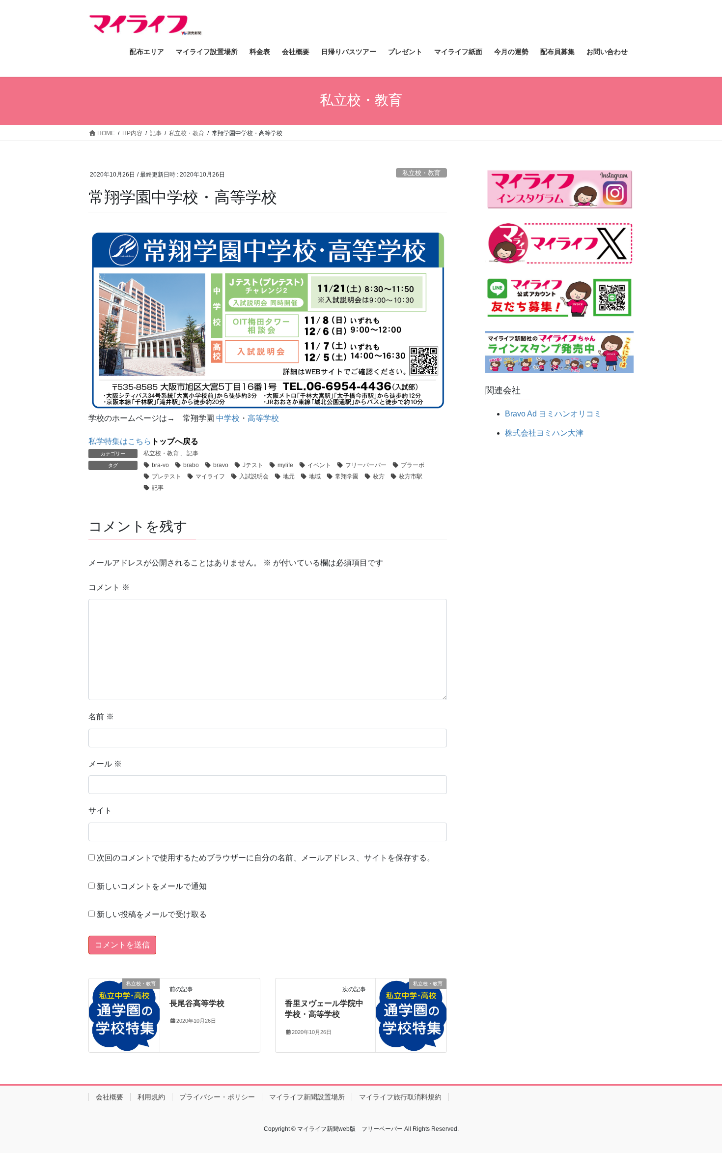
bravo (220, 465)
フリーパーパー (366, 465)
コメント (109, 587)
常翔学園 (347, 476)
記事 (192, 453)
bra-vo (160, 465)
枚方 (379, 476)
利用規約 (151, 1097)
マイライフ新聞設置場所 (307, 1097)
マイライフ (210, 476)
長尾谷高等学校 (196, 1003)
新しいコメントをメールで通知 (152, 886)
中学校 (228, 418)
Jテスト (253, 465)
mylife (285, 465)
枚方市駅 (410, 476)
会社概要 (109, 1097)
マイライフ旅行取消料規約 (400, 1097)
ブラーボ (412, 465)
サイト (100, 810)
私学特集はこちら (143, 441)
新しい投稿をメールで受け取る (152, 914)
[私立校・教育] (124, 1014)
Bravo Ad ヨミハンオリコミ (553, 414)
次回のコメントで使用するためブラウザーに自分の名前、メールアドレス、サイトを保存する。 (266, 858)
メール (105, 764)
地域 (315, 476)
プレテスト (166, 476)
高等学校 (263, 418)
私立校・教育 (421, 173)
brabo (191, 465)
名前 (101, 716)
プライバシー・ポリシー (217, 1097)
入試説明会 (254, 476)
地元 (289, 476)
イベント (319, 465)
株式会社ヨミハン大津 (544, 433)
